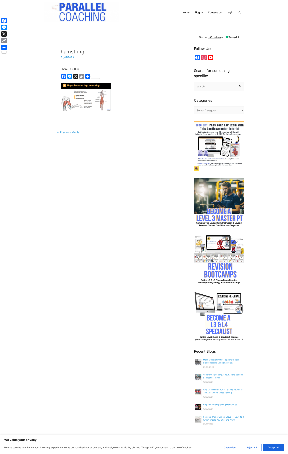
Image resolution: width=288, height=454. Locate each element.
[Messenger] (4, 27)
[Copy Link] (4, 40)
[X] (4, 34)
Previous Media (68, 132)
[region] (144, 444)
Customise (230, 447)
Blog (197, 12)
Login (230, 12)
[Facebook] (4, 20)
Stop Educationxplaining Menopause (220, 404)
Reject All (251, 447)
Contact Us (215, 12)
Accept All (273, 447)
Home (186, 12)
